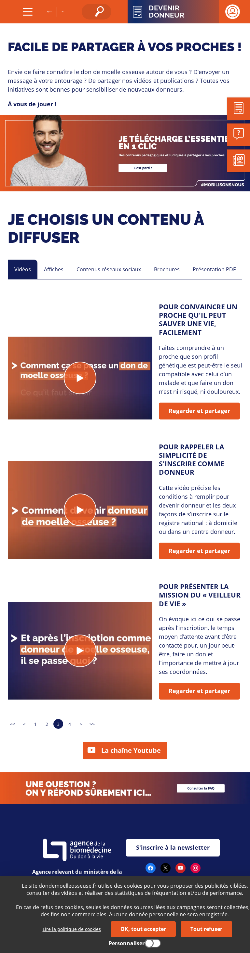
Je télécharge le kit (25, 119)
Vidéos (22, 269)
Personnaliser (127, 943)
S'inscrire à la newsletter (173, 847)
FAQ (5, 776)
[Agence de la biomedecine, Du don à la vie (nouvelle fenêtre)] (50, 11)
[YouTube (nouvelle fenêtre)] (180, 871)
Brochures (167, 269)
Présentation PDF (214, 269)
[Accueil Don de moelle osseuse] (63, 11)
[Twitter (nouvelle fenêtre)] (165, 871)
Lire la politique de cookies (72, 929)
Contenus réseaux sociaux (108, 269)
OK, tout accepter (143, 929)
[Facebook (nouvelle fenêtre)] (151, 871)
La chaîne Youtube (131, 750)
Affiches (53, 269)
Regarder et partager (199, 411)
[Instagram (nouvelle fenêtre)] (195, 871)
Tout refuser (206, 929)
